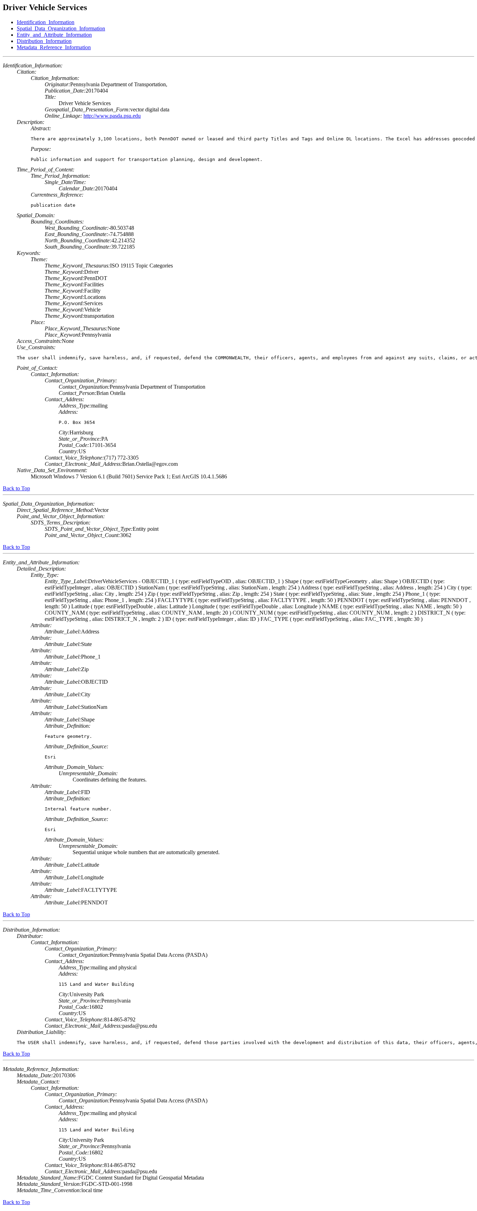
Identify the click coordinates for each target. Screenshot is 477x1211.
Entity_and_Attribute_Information (54, 35)
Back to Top (16, 488)
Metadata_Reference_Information (54, 47)
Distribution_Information (44, 41)
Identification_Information (45, 22)
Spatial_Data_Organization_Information (61, 28)
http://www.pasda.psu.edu (112, 116)
